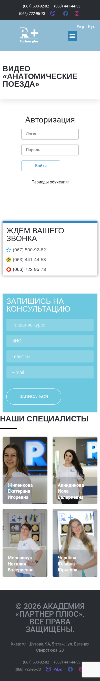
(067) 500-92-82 (29, 249)
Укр (80, 26)
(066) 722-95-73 (29, 269)
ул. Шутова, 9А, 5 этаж (43, 644)
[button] (72, 36)
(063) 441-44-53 (29, 259)
